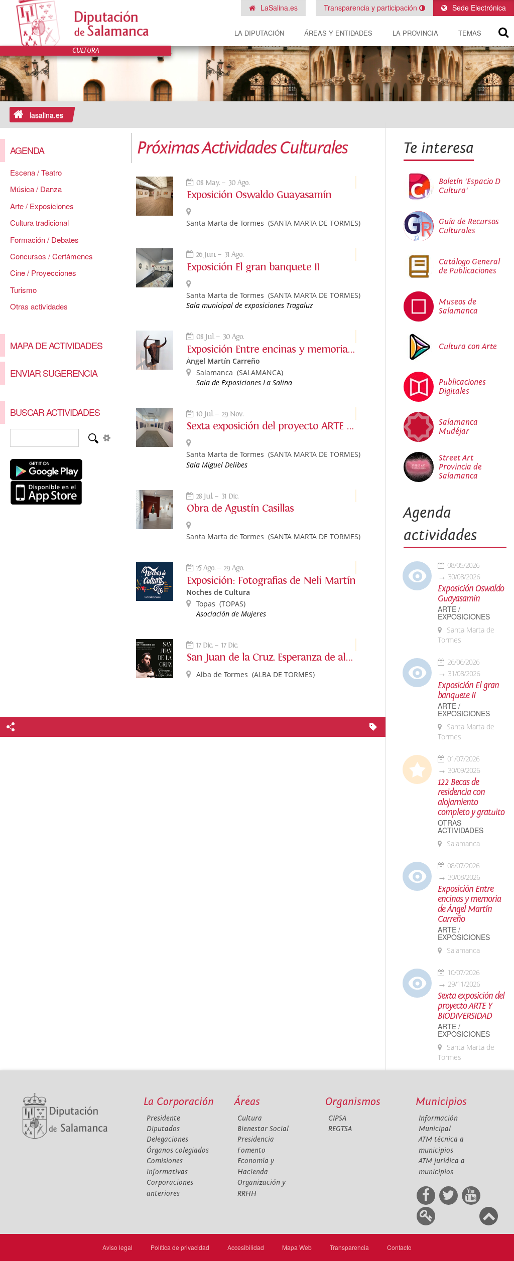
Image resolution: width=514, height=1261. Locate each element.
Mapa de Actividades (56, 345)
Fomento (251, 1150)
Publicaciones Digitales (462, 387)
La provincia (415, 33)
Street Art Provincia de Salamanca (460, 467)
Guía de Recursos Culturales (469, 226)
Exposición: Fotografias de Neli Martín (271, 580)
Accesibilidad (245, 1247)
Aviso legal (117, 1247)
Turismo (23, 289)
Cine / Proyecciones (43, 272)
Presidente (163, 1118)
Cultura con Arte (468, 346)
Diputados (163, 1129)
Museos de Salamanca (458, 306)
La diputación (259, 33)
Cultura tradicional (39, 222)
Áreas (247, 1101)
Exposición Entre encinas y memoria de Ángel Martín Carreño (271, 349)
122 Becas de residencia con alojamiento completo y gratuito (471, 797)
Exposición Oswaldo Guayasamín (259, 194)
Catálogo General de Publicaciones (469, 266)
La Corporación (179, 1101)
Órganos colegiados (178, 1150)
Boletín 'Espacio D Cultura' (469, 186)
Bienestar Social (263, 1129)
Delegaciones (167, 1139)
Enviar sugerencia (53, 372)
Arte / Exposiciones (42, 206)
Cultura (249, 1118)
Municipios (441, 1101)
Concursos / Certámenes (51, 256)
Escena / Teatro (36, 172)
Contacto (399, 1247)
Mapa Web (297, 1247)
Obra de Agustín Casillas (240, 508)
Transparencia (349, 1247)
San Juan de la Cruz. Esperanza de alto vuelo (271, 657)
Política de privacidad (180, 1247)
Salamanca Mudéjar (458, 427)
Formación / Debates (44, 239)
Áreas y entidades (338, 33)
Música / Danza (36, 189)
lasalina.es (46, 115)
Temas (469, 33)
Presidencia (255, 1139)
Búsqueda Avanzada (106, 438)
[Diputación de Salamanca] (85, 23)
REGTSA (340, 1129)
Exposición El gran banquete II (253, 266)
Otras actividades (39, 306)
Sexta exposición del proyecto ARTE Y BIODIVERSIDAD (271, 425)
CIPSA (337, 1118)
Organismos (352, 1101)
